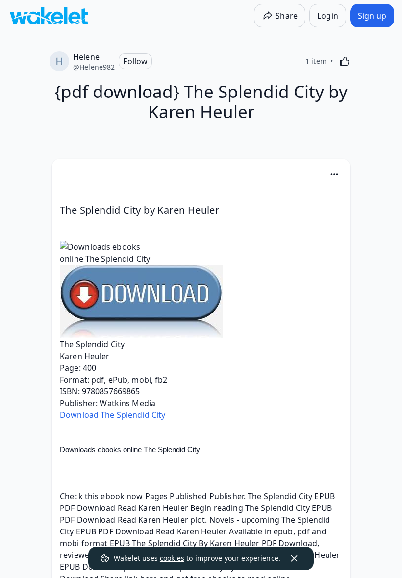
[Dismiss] (294, 558)
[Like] (344, 61)
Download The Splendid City (112, 414)
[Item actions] (334, 174)
